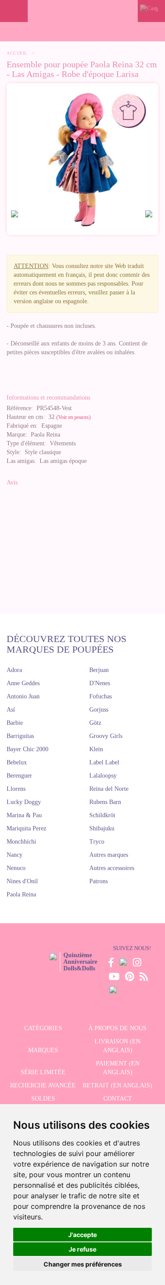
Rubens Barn (105, 802)
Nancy (14, 855)
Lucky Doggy (24, 802)
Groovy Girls (105, 736)
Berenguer (19, 775)
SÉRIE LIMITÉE (43, 1072)
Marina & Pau (24, 815)
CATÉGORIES (43, 1028)
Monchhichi (21, 841)
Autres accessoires (111, 868)
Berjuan (99, 670)
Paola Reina (21, 894)
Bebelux (17, 762)
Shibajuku (101, 828)
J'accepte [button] (82, 1234)
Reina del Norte (108, 789)
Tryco (96, 841)
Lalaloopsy (103, 775)
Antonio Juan (23, 696)
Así (11, 709)
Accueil (17, 53)
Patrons (98, 881)
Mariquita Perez (26, 828)
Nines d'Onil (22, 881)
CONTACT (117, 1098)
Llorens (16, 789)
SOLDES (43, 1098)
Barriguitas (20, 736)
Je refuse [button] (82, 1249)
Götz (95, 723)
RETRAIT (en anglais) (117, 1085)
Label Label (104, 762)
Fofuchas (100, 696)
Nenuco (16, 868)
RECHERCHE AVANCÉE (43, 1085)
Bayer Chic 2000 (27, 749)
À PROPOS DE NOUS (117, 1028)
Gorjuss (98, 709)
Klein (96, 749)
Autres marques (108, 855)
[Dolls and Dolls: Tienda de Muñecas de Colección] (82, 11)
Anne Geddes (23, 683)
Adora (14, 670)
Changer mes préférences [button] (83, 1264)
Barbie (15, 723)
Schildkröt (102, 815)
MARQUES (43, 1050)
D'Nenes (99, 683)
